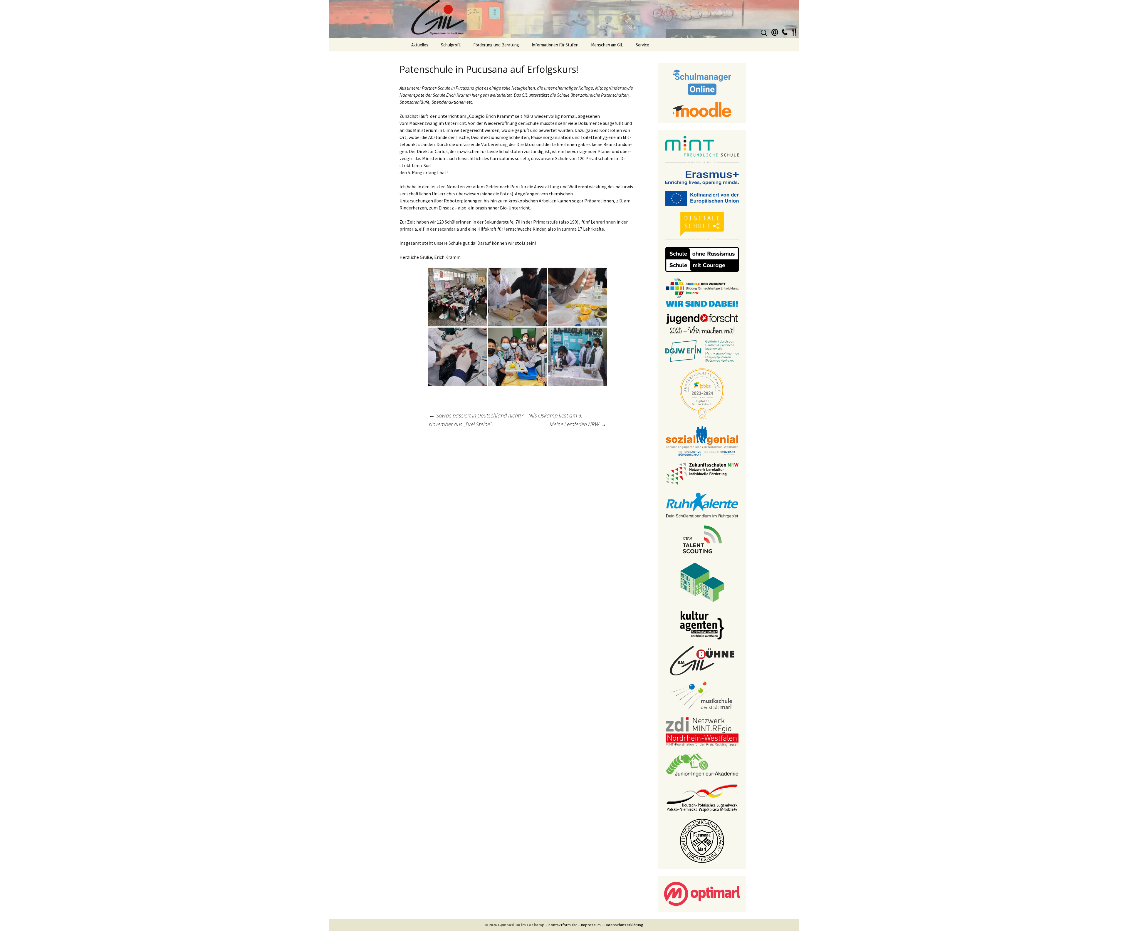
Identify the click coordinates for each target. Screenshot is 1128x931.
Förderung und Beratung (496, 45)
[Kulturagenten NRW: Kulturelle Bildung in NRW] (702, 624)
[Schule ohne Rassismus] (702, 258)
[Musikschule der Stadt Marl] (702, 695)
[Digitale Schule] (702, 226)
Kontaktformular (562, 924)
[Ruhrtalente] (702, 504)
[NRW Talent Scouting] (702, 538)
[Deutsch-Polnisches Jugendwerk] (702, 797)
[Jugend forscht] (702, 323)
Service (642, 45)
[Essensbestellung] (794, 31)
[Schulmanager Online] (702, 81)
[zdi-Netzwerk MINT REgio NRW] (702, 731)
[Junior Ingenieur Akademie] (702, 764)
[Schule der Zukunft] (702, 292)
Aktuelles (419, 45)
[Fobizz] (702, 393)
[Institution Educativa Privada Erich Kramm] (702, 840)
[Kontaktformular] (775, 31)
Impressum (591, 924)
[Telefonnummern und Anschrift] (784, 31)
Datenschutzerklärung (624, 924)
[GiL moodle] (702, 108)
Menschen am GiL (607, 45)
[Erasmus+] (702, 177)
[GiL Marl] (564, 19)
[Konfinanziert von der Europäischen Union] (702, 197)
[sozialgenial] (702, 440)
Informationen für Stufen (555, 45)
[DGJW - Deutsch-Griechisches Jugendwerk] (702, 350)
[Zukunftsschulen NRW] (702, 473)
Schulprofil (451, 45)
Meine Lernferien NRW (578, 424)
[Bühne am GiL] (702, 660)
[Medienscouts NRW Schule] (702, 581)
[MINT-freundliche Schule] (702, 149)
